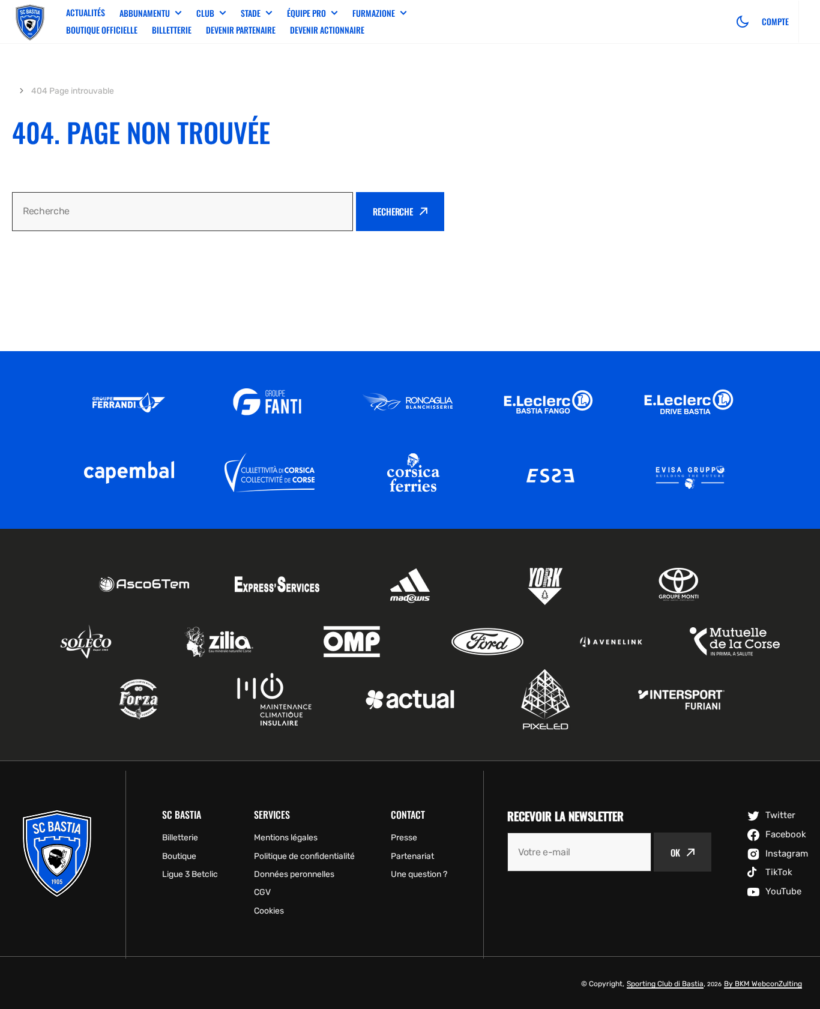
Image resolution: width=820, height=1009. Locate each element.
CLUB (205, 13)
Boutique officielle (101, 29)
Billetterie (171, 29)
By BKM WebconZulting (763, 984)
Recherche (393, 211)
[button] (742, 21)
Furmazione (373, 13)
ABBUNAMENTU (144, 13)
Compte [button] (775, 22)
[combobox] (182, 211)
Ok (675, 852)
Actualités (85, 12)
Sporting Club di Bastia (665, 984)
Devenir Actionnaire (327, 29)
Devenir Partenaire (241, 29)
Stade (251, 13)
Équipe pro (306, 13)
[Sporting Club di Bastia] (30, 21)
